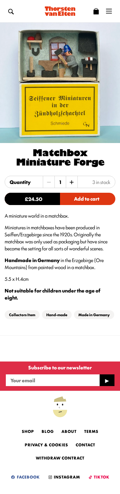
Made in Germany (94, 314)
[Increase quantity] (71, 182)
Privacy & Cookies (46, 444)
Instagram (66, 477)
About (69, 431)
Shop (28, 431)
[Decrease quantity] (49, 182)
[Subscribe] (106, 380)
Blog (48, 431)
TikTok (101, 477)
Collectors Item (22, 314)
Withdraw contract (60, 458)
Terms (91, 431)
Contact (85, 444)
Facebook (28, 477)
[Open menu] (109, 11)
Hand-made (56, 314)
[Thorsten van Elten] (60, 11)
